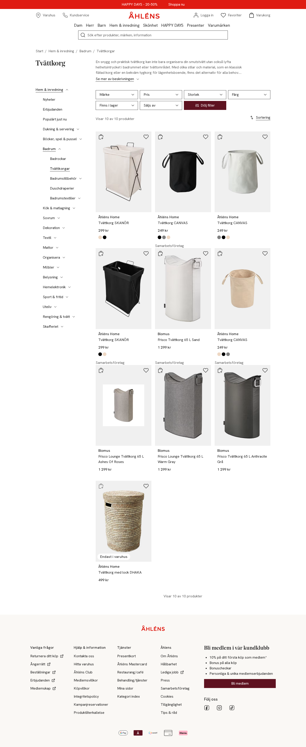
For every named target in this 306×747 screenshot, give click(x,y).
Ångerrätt (37, 664)
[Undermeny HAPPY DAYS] (185, 25)
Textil (47, 238)
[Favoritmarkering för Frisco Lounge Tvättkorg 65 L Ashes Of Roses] (146, 370)
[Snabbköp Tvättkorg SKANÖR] (101, 136)
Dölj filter (208, 105)
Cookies (167, 696)
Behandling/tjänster (132, 680)
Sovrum (49, 218)
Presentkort (126, 656)
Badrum (85, 51)
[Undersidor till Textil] (55, 238)
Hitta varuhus (84, 664)
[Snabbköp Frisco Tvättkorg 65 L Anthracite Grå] (220, 370)
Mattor (48, 247)
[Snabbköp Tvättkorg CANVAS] (160, 136)
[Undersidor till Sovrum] (59, 218)
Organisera (51, 257)
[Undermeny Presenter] (206, 25)
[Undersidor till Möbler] (58, 267)
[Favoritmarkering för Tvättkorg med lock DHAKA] (146, 486)
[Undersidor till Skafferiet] (62, 327)
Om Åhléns (169, 656)
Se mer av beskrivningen (115, 79)
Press (165, 680)
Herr (90, 25)
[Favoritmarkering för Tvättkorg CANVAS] (205, 136)
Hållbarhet (169, 664)
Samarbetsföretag (175, 688)
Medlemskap (40, 688)
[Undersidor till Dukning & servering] (78, 129)
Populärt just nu (55, 119)
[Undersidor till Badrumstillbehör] (80, 179)
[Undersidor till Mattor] (57, 248)
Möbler (48, 267)
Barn (102, 25)
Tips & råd (169, 712)
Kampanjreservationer (91, 704)
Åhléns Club (83, 672)
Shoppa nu (176, 4)
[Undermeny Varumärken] (232, 25)
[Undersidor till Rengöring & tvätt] (74, 317)
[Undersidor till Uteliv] (55, 307)
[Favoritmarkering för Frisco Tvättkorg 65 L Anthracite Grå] (265, 370)
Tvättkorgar (60, 168)
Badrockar (58, 159)
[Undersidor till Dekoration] (64, 228)
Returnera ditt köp (44, 656)
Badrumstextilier (62, 198)
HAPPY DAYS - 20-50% (139, 4)
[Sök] (83, 35)
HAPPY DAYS (172, 25)
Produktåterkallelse (89, 712)
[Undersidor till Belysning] (62, 277)
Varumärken (219, 25)
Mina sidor (125, 688)
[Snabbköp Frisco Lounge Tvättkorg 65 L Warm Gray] (160, 370)
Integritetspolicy (86, 696)
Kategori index (128, 696)
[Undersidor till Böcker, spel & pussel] (81, 139)
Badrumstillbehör (63, 178)
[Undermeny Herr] (96, 25)
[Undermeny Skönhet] (159, 25)
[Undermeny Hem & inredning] (141, 25)
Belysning (50, 277)
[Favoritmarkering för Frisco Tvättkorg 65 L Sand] (205, 253)
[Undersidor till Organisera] (64, 258)
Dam (78, 25)
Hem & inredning (125, 25)
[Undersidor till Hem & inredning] (67, 90)
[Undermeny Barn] (108, 25)
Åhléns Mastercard (132, 664)
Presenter (195, 25)
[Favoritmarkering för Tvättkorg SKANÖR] (146, 136)
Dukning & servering (58, 129)
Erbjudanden (52, 109)
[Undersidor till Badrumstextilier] (79, 198)
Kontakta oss (84, 656)
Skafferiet (50, 326)
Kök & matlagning (56, 208)
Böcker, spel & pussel (60, 139)
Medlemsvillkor (86, 680)
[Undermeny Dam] (84, 25)
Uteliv (47, 307)
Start (39, 51)
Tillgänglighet (171, 704)
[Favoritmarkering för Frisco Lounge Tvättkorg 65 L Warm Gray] (205, 370)
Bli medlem (240, 683)
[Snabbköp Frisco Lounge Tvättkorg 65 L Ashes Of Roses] (101, 370)
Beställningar (40, 672)
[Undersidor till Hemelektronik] (69, 287)
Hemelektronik (54, 287)
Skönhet (150, 25)
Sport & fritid (53, 297)
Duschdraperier (62, 188)
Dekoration (51, 228)
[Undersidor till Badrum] (60, 149)
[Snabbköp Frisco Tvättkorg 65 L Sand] (160, 253)
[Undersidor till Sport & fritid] (67, 297)
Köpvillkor (82, 688)
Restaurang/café (130, 672)
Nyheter (49, 99)
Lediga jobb (170, 672)
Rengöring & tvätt (56, 317)
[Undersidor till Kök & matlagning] (74, 208)
